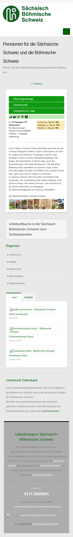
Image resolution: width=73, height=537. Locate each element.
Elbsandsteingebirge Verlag (45, 524)
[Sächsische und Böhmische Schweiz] (29, 14)
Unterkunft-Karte (50, 411)
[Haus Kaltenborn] (12, 204)
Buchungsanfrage (23, 98)
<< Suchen (36, 83)
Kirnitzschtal (15, 269)
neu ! (14, 297)
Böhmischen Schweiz (50, 465)
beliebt (29, 297)
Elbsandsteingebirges (43, 475)
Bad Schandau (16, 276)
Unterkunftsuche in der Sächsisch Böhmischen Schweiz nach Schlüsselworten (32, 229)
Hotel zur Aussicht (18, 314)
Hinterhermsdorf (17, 283)
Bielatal (12, 262)
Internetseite (21, 104)
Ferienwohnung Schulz (21, 336)
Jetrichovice (15, 255)
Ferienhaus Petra (18, 355)
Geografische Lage (24, 110)
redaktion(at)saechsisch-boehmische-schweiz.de (37, 506)
